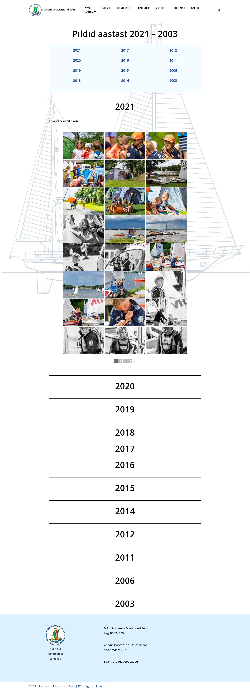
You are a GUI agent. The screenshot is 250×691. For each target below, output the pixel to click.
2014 (125, 80)
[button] (131, 8)
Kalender (144, 8)
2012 (173, 50)
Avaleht (90, 8)
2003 (173, 80)
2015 (125, 70)
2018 (77, 80)
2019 (77, 70)
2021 (77, 50)
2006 (173, 70)
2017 (125, 50)
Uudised (106, 8)
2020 (77, 60)
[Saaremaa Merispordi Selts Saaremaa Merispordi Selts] (53, 10)
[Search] (219, 10)
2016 (125, 60)
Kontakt (90, 12)
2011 (173, 60)
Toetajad (179, 8)
